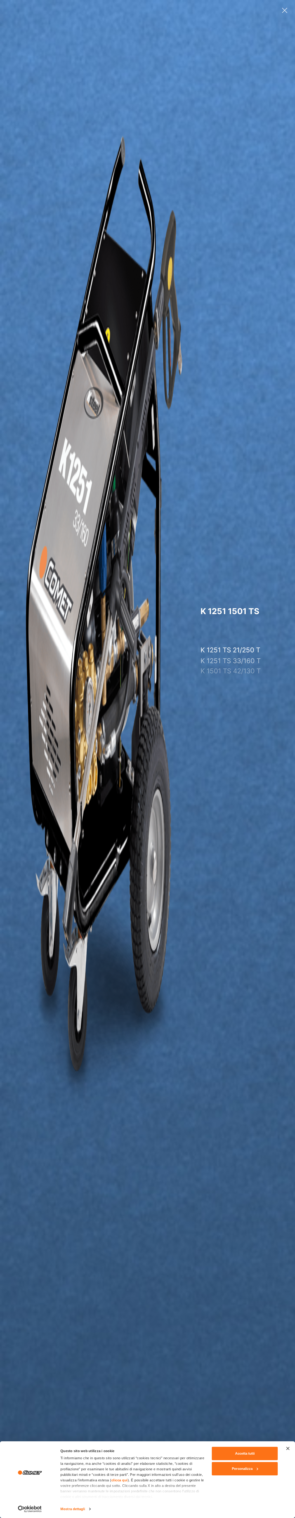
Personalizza (242, 1469)
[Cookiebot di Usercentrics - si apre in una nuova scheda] (30, 1509)
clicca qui (119, 1480)
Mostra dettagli (72, 1509)
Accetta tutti (245, 1453)
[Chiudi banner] (287, 1448)
